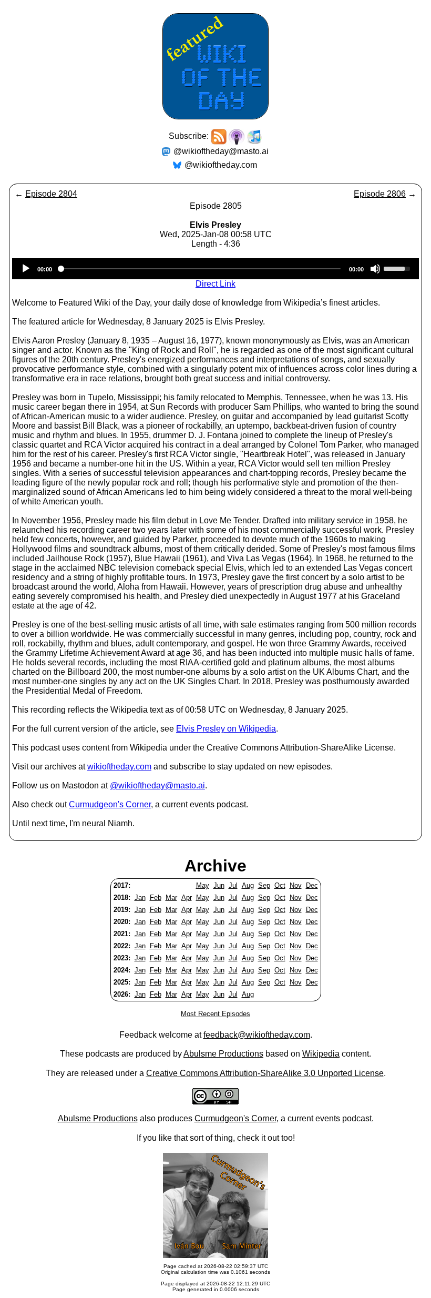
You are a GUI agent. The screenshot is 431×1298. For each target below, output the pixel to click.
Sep (264, 885)
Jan (140, 897)
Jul (233, 885)
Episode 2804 (51, 193)
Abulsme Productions (223, 1053)
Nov (296, 885)
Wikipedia (321, 1053)
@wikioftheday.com (220, 164)
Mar (171, 897)
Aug (248, 885)
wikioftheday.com (119, 766)
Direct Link (215, 283)
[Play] (25, 268)
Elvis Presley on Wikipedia (226, 728)
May (202, 885)
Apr (186, 897)
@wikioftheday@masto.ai (221, 151)
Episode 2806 (380, 193)
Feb (155, 897)
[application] (215, 268)
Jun (218, 885)
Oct (279, 885)
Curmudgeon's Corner (110, 804)
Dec (312, 885)
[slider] (398, 267)
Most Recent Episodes (215, 1014)
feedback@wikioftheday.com (256, 1034)
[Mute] (375, 268)
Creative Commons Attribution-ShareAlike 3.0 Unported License (265, 1073)
